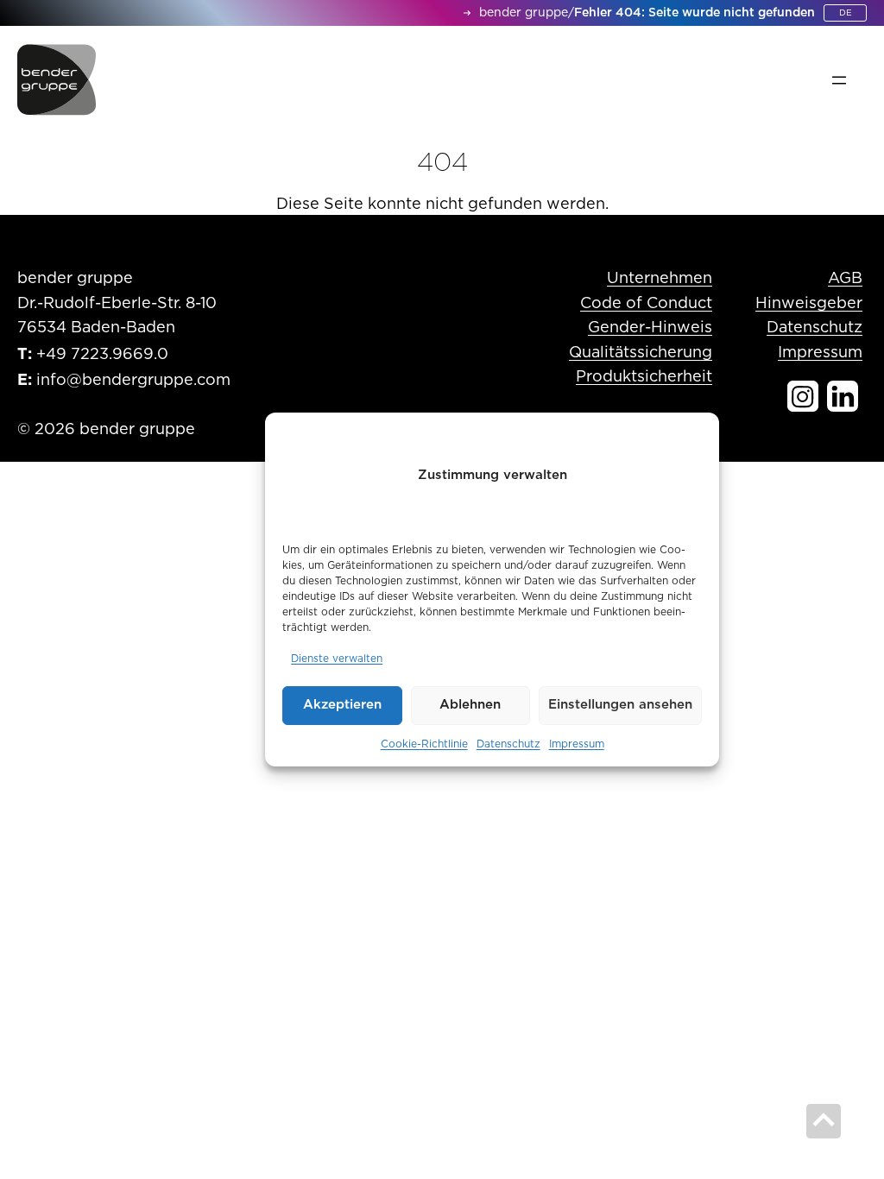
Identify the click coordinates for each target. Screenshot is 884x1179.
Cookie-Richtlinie (424, 744)
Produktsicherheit (644, 377)
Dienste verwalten (336, 658)
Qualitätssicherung (640, 353)
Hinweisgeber (808, 304)
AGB (845, 279)
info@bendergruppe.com (133, 380)
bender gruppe (523, 13)
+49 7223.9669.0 (102, 355)
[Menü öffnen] (839, 80)
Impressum (576, 744)
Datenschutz (508, 744)
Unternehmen (659, 279)
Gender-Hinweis (650, 328)
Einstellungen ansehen (620, 704)
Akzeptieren (342, 704)
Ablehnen (470, 704)
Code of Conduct (646, 304)
